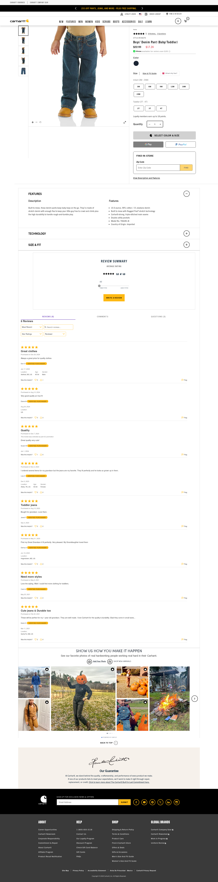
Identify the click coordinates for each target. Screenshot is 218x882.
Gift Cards (80, 852)
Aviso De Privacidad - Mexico (121, 870)
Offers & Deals (118, 847)
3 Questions (161, 33)
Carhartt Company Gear (39, 3)
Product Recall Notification (50, 856)
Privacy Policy (78, 870)
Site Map (65, 870)
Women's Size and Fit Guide (124, 861)
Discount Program (84, 843)
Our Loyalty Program (85, 838)
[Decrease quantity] (149, 124)
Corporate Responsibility (49, 838)
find (186, 167)
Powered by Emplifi (110, 737)
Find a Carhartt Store (121, 843)
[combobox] (32, 327)
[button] (78, 76)
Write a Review (114, 298)
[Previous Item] (76, 8)
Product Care (118, 838)
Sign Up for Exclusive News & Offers (75, 797)
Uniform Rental (158, 843)
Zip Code (140, 162)
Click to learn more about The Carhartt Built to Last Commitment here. (119, 782)
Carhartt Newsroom (46, 834)
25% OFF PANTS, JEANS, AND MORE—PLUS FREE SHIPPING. (109, 8)
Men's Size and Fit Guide (123, 856)
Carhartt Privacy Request (146, 870)
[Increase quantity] (160, 124)
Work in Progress (158, 838)
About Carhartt (45, 847)
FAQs (78, 856)
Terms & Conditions (120, 834)
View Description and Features (146, 178)
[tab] (48, 317)
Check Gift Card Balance (87, 847)
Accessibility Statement (97, 870)
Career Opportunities (47, 829)
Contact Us (81, 834)
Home (135, 29)
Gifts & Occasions (119, 852)
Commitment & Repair (48, 843)
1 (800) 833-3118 (84, 829)
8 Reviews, (152, 33)
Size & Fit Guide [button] (150, 73)
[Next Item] (142, 8)
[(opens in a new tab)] (135, 802)
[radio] (136, 63)
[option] (23, 31)
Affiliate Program (45, 852)
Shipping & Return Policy (123, 829)
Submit (124, 802)
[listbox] (23, 76)
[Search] (178, 21)
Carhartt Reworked (17, 3)
